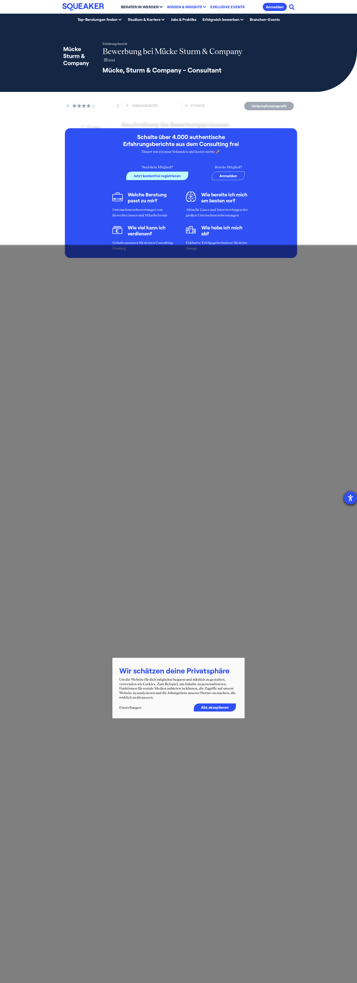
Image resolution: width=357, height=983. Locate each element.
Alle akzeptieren (215, 707)
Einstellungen (130, 708)
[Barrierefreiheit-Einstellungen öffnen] (350, 498)
